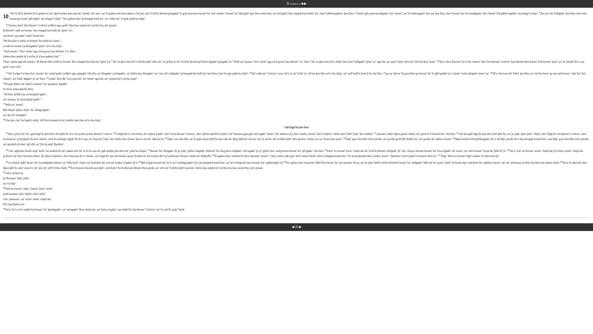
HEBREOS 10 (295, 3)
